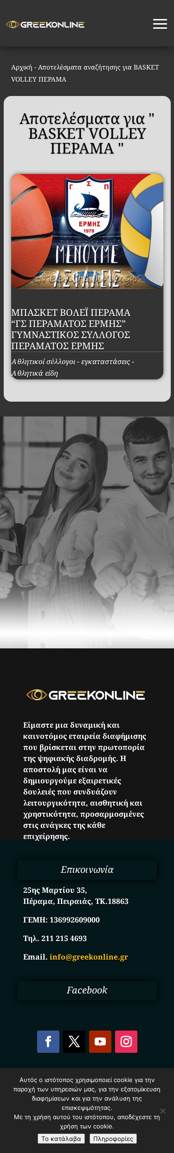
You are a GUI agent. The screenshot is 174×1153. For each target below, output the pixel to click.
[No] (162, 1110)
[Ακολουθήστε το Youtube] (100, 1042)
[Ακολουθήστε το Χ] (74, 1042)
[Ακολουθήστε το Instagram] (126, 1042)
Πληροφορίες (113, 1138)
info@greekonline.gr (89, 957)
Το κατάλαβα (61, 1138)
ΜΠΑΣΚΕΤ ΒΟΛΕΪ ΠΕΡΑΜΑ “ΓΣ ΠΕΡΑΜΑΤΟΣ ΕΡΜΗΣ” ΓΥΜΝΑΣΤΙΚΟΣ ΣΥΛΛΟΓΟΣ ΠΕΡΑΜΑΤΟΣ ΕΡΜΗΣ (70, 329)
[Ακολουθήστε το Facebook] (48, 1042)
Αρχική (21, 67)
